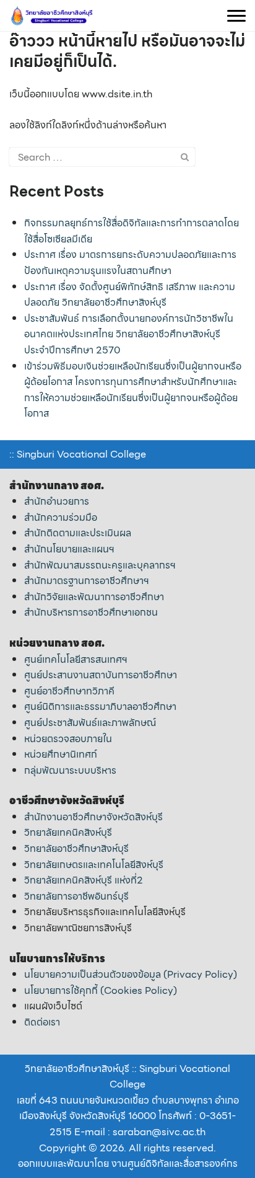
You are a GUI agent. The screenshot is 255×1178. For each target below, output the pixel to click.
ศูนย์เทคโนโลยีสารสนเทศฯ (75, 659)
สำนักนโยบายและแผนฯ (69, 549)
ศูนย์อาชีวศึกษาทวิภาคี (69, 691)
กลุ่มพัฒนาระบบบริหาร (70, 770)
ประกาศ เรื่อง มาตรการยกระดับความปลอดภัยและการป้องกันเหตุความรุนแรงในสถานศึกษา (130, 262)
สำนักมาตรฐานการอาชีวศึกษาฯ (86, 580)
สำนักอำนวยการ (56, 501)
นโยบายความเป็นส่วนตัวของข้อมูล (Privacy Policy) (130, 974)
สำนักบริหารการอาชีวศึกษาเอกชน (91, 612)
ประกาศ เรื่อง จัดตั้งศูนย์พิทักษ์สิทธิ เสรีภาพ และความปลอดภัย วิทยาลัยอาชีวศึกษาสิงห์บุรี (129, 295)
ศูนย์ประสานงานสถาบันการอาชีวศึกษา (100, 675)
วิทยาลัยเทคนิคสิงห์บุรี (68, 832)
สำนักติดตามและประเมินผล (77, 533)
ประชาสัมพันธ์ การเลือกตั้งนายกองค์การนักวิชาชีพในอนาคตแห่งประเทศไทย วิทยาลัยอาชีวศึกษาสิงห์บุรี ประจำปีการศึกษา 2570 (128, 334)
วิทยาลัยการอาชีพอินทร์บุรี (76, 896)
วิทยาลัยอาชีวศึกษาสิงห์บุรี (76, 848)
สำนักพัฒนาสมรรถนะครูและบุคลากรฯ (100, 565)
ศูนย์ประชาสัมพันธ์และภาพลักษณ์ (90, 722)
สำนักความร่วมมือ (60, 517)
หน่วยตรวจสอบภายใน (68, 738)
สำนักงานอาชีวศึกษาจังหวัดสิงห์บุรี (93, 817)
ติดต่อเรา (42, 1022)
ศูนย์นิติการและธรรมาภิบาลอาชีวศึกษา (100, 706)
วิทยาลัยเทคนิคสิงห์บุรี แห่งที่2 (83, 880)
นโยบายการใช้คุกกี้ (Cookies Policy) (100, 990)
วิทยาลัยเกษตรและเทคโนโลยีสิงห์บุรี (93, 864)
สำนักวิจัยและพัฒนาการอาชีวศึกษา (94, 596)
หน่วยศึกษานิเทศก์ (60, 754)
